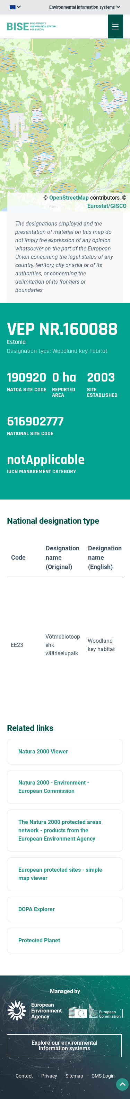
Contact (24, 1076)
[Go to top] (122, 1084)
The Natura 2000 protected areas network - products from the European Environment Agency (59, 830)
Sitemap (74, 1076)
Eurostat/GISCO (107, 206)
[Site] (44, 26)
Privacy (49, 1076)
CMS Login (103, 1076)
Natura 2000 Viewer (43, 751)
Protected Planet (39, 940)
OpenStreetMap (69, 197)
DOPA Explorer (36, 909)
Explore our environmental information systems (64, 1046)
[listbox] (84, 7)
